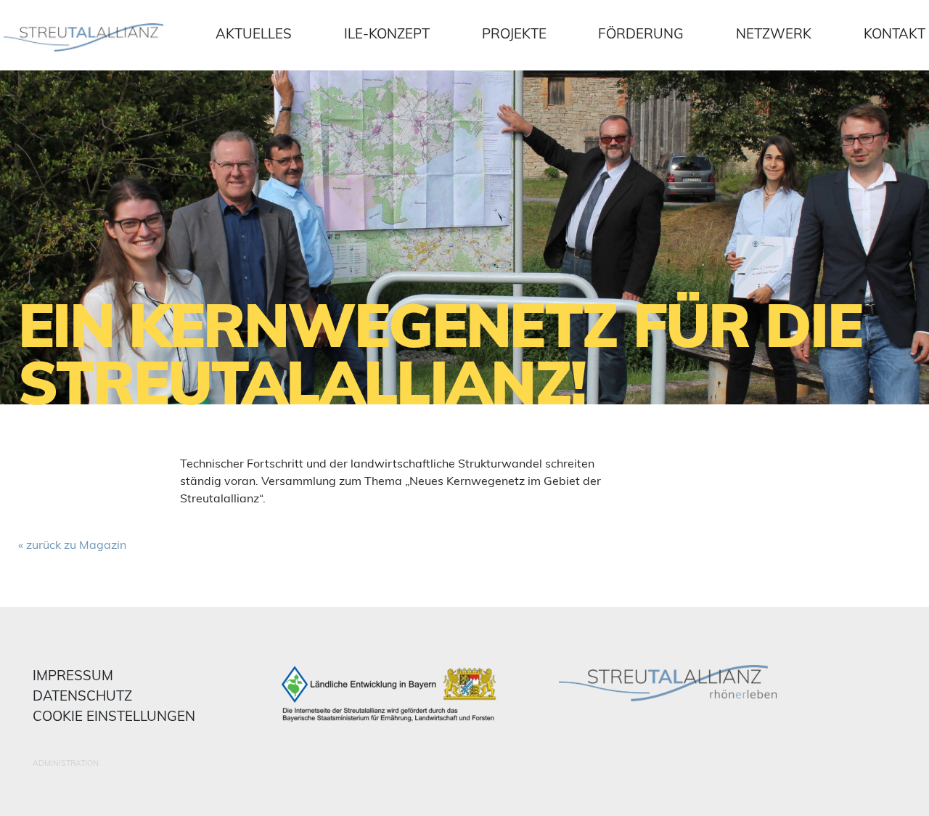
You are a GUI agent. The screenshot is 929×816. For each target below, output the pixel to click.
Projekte (514, 33)
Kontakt (894, 33)
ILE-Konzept (387, 33)
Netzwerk (773, 33)
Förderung (641, 33)
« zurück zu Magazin (72, 544)
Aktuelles (254, 33)
